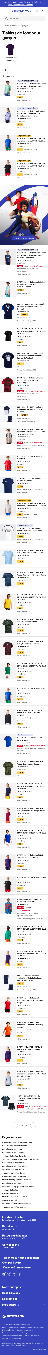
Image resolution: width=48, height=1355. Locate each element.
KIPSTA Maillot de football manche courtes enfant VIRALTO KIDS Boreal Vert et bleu (31, 86)
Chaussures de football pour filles (16, 1176)
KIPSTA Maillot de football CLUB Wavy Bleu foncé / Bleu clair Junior (31, 574)
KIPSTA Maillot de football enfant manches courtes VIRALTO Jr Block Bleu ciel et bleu (32, 1073)
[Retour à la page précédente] (15, 1125)
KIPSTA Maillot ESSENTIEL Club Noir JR (31, 878)
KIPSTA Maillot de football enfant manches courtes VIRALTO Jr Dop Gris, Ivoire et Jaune (31, 431)
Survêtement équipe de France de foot (18, 1187)
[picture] (8, 88)
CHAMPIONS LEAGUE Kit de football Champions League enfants (29, 1098)
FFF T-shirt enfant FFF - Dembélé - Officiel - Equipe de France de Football (31, 306)
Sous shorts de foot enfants (13, 1163)
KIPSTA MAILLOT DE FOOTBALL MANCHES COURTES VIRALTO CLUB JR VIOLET (31, 953)
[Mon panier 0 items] (43, 11)
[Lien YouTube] (14, 1274)
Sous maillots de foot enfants (14, 1146)
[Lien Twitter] (9, 1274)
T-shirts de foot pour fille (10, 59)
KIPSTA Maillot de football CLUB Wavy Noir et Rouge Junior (30, 642)
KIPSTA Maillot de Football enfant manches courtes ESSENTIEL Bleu (31, 140)
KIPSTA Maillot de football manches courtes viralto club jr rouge (30, 1000)
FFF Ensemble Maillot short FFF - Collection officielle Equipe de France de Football (30, 978)
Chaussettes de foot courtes (14, 1207)
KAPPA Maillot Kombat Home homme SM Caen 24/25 (29, 900)
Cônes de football (9, 1200)
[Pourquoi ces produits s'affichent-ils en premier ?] (3, 76)
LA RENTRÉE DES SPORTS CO (24, 238)
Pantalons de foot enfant (12, 1149)
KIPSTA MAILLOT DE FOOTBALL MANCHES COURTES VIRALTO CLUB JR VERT (31, 666)
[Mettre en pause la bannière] (40, 3)
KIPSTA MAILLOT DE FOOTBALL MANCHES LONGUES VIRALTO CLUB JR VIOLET (31, 1049)
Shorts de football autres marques (16, 1204)
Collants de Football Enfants (14, 1156)
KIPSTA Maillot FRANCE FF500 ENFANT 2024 (29, 739)
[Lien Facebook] (4, 1274)
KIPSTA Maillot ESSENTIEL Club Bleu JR (31, 689)
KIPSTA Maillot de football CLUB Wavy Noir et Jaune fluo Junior (30, 763)
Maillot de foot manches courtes (15, 1197)
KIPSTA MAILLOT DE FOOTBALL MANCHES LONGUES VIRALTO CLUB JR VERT (31, 929)
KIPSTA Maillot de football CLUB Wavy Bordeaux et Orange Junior (31, 809)
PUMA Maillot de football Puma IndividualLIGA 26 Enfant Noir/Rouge (30, 380)
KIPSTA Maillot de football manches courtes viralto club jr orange (30, 1024)
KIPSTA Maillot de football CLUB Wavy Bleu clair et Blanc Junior (30, 551)
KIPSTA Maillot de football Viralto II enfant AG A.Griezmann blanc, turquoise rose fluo (31, 284)
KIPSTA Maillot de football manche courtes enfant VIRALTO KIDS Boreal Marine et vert (31, 255)
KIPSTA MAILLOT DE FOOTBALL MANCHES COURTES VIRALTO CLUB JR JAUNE (31, 597)
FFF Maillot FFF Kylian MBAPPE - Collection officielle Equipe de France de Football (30, 355)
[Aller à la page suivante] (33, 1125)
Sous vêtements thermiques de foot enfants (20, 1159)
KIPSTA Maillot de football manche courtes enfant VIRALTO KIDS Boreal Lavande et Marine (31, 113)
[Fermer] (44, 3)
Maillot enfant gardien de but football (17, 1180)
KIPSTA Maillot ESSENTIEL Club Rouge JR (30, 457)
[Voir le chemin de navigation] (3, 26)
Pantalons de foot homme (13, 1152)
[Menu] (5, 11)
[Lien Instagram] (19, 1274)
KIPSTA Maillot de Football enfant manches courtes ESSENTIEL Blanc (31, 504)
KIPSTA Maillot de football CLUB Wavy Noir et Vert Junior (30, 620)
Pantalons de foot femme (13, 1183)
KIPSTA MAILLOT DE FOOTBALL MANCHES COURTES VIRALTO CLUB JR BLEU (31, 833)
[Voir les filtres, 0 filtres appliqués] (5, 70)
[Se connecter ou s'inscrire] (37, 11)
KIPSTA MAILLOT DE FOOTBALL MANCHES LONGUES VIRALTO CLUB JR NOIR (31, 712)
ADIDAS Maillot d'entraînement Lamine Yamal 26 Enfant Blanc (30, 529)
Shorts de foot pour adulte (13, 1170)
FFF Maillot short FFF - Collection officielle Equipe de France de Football (30, 409)
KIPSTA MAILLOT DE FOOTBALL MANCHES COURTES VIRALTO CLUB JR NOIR (31, 331)
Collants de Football (10, 1190)
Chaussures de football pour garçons (17, 1142)
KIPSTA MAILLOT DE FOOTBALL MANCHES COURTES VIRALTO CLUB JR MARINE (31, 786)
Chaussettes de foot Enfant (13, 1173)
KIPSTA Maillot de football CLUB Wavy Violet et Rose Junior (30, 856)
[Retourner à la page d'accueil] (21, 11)
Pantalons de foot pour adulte (14, 1166)
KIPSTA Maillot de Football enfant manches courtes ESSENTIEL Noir (31, 165)
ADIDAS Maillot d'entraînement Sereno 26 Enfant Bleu (30, 479)
